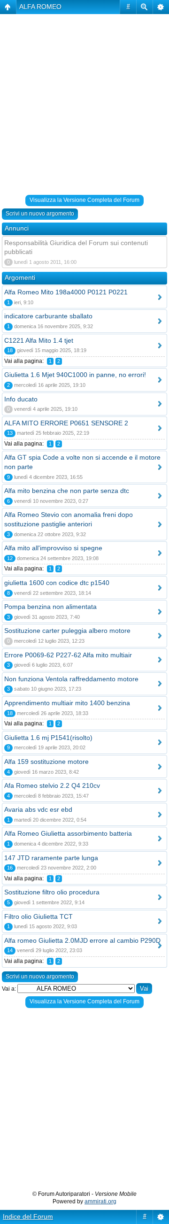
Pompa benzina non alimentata (50, 606)
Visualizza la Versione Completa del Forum (84, 200)
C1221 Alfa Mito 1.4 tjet (38, 340)
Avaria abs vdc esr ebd (38, 809)
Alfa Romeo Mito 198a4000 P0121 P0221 (66, 292)
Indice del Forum (28, 1216)
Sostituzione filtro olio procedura (52, 892)
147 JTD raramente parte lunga (51, 858)
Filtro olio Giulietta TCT (38, 916)
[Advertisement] (84, 106)
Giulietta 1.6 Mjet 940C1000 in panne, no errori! (75, 374)
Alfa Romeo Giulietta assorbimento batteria (68, 833)
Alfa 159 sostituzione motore (46, 761)
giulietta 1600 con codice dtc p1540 (56, 582)
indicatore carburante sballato (48, 316)
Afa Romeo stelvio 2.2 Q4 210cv (52, 785)
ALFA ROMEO (40, 6)
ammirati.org (100, 1201)
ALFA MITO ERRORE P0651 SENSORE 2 (66, 423)
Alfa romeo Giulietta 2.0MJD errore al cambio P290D (82, 940)
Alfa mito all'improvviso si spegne (53, 548)
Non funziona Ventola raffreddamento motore (71, 679)
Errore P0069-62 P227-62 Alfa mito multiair (68, 655)
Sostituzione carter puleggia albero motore (67, 630)
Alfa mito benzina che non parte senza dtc (66, 490)
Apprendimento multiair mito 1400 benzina (67, 703)
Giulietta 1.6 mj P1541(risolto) (48, 737)
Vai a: (9, 988)
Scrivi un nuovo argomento (40, 213)
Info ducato (21, 399)
